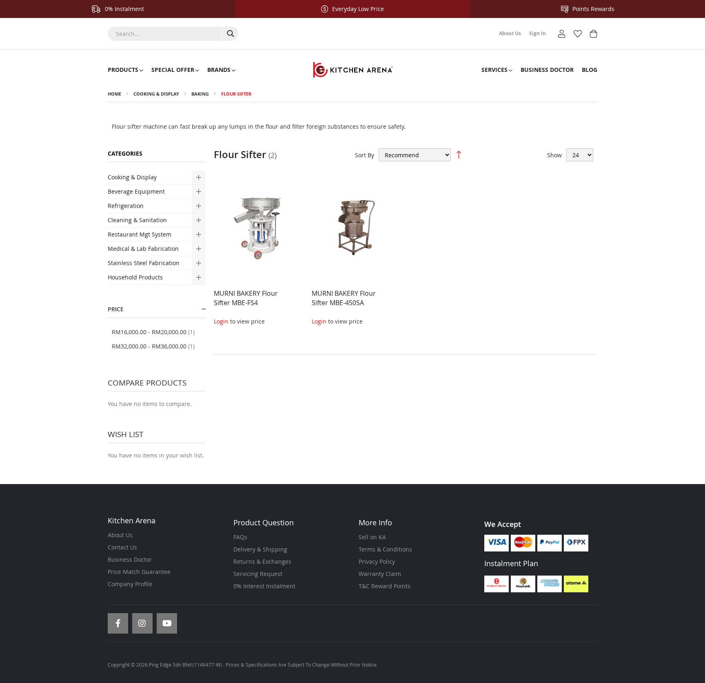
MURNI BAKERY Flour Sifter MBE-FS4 (246, 298)
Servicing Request (257, 574)
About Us (120, 535)
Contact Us (122, 547)
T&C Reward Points (384, 586)
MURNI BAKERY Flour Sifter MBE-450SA (344, 298)
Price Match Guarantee (139, 572)
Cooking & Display (156, 94)
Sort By (364, 155)
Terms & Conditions (385, 549)
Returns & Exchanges (262, 561)
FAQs (240, 537)
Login (221, 321)
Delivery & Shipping (260, 549)
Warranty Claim (380, 574)
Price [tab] (116, 309)
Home (114, 94)
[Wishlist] (578, 33)
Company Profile (130, 584)
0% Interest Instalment (264, 586)
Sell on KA (372, 537)
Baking (200, 94)
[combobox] (173, 34)
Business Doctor (130, 559)
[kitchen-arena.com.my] (352, 69)
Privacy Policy (377, 561)
